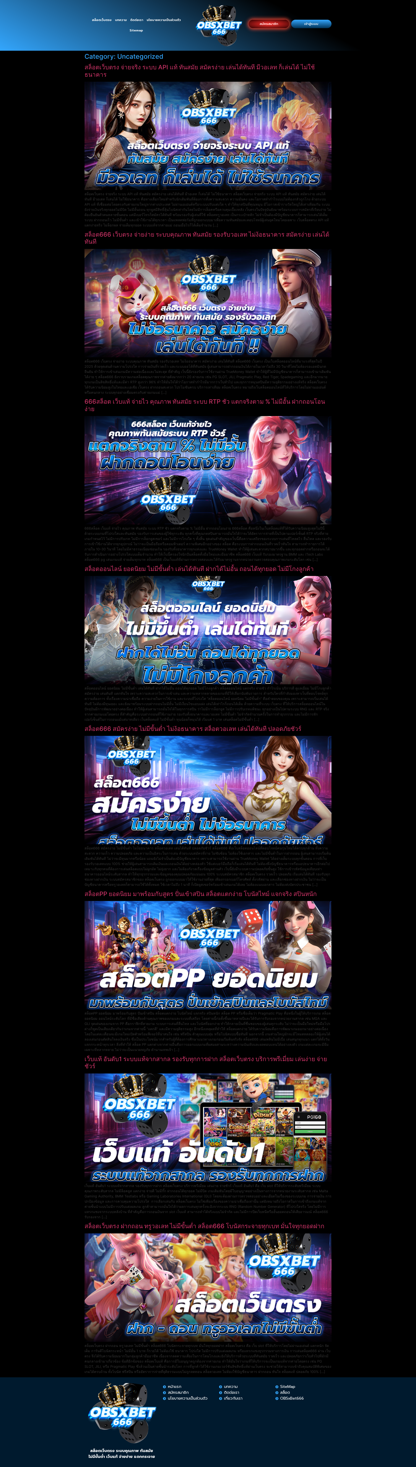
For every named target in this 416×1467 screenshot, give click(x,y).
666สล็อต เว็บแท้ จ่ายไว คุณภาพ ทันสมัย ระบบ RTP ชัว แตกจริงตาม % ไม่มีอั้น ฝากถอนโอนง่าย (204, 405)
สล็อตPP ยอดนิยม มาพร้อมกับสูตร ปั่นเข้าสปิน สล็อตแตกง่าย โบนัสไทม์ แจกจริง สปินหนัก (200, 894)
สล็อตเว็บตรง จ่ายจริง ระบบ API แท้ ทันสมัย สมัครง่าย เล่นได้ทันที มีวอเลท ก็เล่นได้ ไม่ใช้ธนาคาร (199, 70)
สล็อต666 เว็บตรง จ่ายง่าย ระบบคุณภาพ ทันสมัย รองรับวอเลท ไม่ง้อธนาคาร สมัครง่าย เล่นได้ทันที (206, 238)
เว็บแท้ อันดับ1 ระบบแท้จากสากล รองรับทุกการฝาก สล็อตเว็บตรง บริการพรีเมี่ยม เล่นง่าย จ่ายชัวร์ (205, 1062)
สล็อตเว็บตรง (102, 20)
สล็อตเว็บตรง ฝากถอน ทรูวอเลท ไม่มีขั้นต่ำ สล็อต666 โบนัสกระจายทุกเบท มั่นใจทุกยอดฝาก (204, 1226)
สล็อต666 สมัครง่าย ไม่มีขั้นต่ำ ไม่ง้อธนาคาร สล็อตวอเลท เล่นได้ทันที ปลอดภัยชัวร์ (192, 728)
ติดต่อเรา (136, 20)
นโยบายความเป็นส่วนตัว (164, 20)
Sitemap (136, 30)
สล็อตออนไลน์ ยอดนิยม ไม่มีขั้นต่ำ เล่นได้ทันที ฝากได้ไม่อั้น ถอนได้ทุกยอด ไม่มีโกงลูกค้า (199, 568)
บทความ (121, 20)
